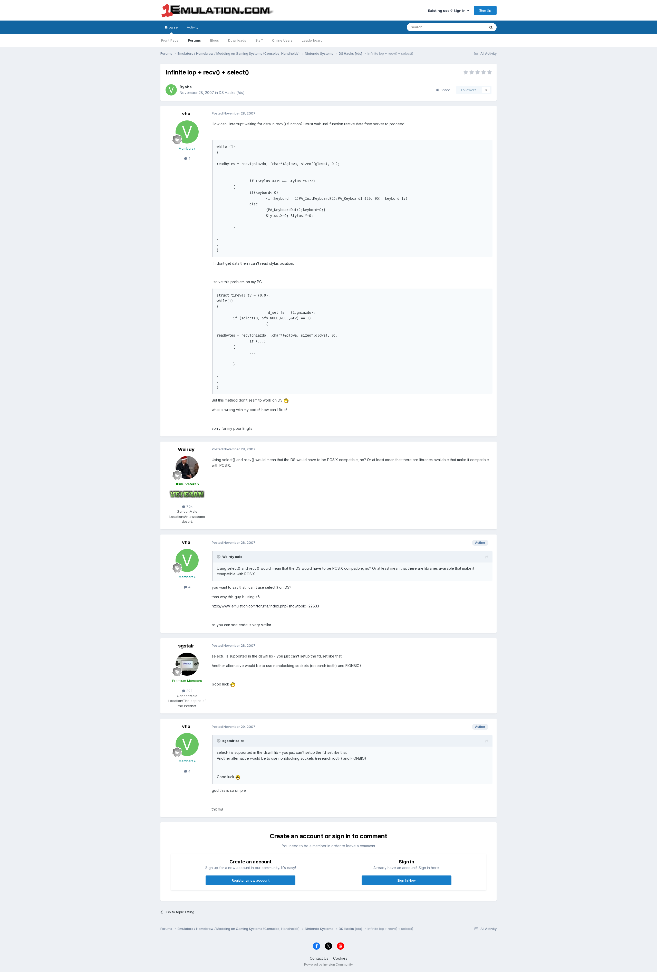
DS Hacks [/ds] (232, 92)
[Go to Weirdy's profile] (187, 467)
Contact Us (319, 958)
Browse (171, 27)
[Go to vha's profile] (171, 90)
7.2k (188, 506)
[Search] (491, 27)
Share (444, 90)
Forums (194, 40)
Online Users (282, 40)
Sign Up (485, 10)
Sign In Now (406, 880)
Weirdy (186, 449)
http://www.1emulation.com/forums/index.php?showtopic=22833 (265, 606)
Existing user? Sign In (447, 10)
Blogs (214, 40)
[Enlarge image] (286, 400)
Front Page (170, 40)
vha (188, 87)
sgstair (186, 646)
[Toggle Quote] (219, 557)
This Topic (470, 27)
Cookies (340, 958)
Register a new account (250, 880)
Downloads (237, 40)
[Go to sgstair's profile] (187, 664)
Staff (259, 40)
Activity (192, 27)
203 (188, 691)
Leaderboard (312, 40)
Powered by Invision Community (328, 964)
